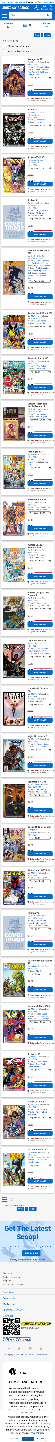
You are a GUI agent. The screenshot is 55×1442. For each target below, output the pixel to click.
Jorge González (43, 1157)
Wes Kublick (33, 263)
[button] (36, 8)
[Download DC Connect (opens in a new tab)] (29, 1339)
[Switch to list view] (25, 25)
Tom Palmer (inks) (35, 72)
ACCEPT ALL (27, 1439)
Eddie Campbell (43, 261)
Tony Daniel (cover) (36, 1066)
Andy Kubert (41, 1112)
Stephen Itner (44, 265)
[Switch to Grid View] (11, 1199)
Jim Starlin (41, 120)
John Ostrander (43, 507)
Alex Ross (40, 701)
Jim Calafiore (41, 1160)
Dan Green (40, 1016)
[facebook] (9, 1349)
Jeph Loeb (41, 603)
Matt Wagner (42, 414)
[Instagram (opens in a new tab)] (41, 1349)
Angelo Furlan (42, 210)
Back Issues (39, 1259)
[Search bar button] (48, 15)
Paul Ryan (40, 368)
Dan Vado (41, 555)
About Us (8, 1273)
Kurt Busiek (41, 699)
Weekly (13, 1259)
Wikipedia (7, 1281)
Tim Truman (41, 971)
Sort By (8, 23)
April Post (43, 270)
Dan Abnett (41, 321)
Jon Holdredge (42, 1019)
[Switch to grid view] (30, 25)
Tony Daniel (41, 1064)
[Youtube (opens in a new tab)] (30, 1349)
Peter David (42, 878)
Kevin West (41, 557)
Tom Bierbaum (43, 648)
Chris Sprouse (33, 653)
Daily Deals (25, 1259)
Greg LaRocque (42, 605)
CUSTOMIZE (14, 1439)
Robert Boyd (33, 265)
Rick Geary (43, 263)
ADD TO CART (40, 93)
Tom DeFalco (42, 366)
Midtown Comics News (13, 1284)
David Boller (41, 746)
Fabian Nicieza (43, 744)
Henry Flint (40, 323)
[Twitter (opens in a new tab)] (19, 1349)
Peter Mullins (33, 270)
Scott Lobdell (42, 1014)
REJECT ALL (40, 1439)
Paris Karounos (34, 1162)
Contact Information (11, 1277)
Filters (47, 23)
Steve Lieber (41, 510)
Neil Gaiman (42, 789)
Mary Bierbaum (34, 651)
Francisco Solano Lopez (37, 274)
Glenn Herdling (43, 67)
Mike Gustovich (43, 69)
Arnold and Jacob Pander (37, 922)
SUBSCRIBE (31, 1253)
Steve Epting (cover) (38, 73)
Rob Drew (39, 215)
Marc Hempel (42, 792)
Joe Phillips (45, 653)
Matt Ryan (32, 1114)
